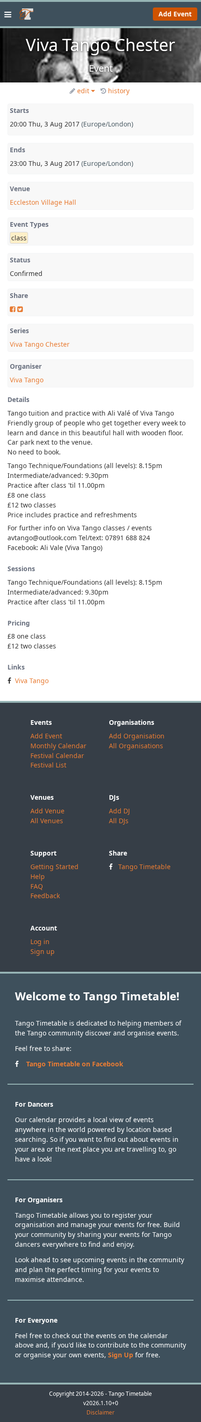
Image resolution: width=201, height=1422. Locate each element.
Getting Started (54, 866)
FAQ (36, 886)
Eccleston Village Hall (43, 202)
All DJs (119, 820)
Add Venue (47, 810)
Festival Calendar (57, 755)
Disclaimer (100, 1412)
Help (37, 876)
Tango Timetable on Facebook (74, 1063)
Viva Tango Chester (40, 344)
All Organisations (136, 745)
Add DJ (119, 810)
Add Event (175, 13)
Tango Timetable (144, 866)
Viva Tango (26, 379)
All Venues (46, 820)
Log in (40, 941)
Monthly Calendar (58, 745)
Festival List (48, 764)
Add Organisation (137, 735)
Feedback (45, 895)
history (118, 90)
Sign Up (120, 1354)
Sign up (42, 951)
